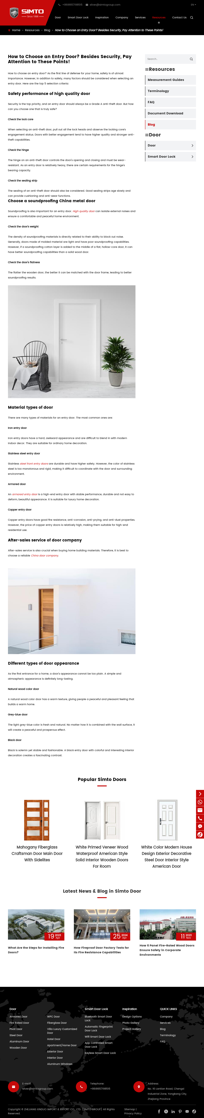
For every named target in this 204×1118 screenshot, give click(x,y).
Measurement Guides (166, 80)
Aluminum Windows (59, 1064)
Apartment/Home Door (62, 1045)
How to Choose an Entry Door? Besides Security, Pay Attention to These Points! (109, 30)
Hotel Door (53, 1039)
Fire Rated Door (19, 1023)
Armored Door (18, 1017)
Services (140, 17)
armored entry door (24, 494)
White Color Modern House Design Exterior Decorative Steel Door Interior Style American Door (166, 857)
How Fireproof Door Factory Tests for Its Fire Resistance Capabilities (101, 950)
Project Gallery (131, 1029)
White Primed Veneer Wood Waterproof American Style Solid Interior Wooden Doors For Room (102, 857)
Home (16, 30)
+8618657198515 (100, 1089)
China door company (44, 556)
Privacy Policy (133, 1113)
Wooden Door (18, 1048)
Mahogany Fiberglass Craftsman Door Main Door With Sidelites (37, 853)
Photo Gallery (130, 1023)
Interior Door (55, 1058)
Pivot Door (16, 1029)
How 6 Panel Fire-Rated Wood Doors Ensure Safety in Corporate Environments (167, 950)
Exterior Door (55, 1052)
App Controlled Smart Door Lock (99, 1045)
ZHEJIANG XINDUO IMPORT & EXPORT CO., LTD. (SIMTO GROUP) (63, 1109)
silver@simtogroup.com (37, 1089)
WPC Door (53, 1017)
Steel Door (16, 1035)
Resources (158, 17)
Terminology (158, 91)
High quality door (84, 211)
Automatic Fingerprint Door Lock (99, 1028)
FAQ (151, 102)
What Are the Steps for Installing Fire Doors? (36, 950)
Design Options (132, 1017)
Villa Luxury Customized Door (62, 1031)
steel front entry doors (34, 464)
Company (122, 17)
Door (58, 17)
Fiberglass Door (57, 1023)
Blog (47, 30)
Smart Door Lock (78, 17)
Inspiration (102, 17)
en (192, 5)
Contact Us (179, 17)
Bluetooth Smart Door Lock (98, 1018)
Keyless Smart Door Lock (100, 1053)
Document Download (165, 113)
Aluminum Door (19, 1041)
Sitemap (129, 1109)
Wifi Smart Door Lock (98, 1037)
